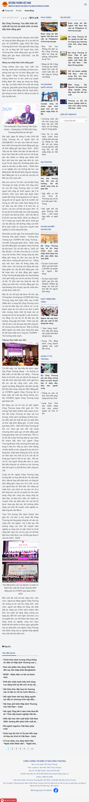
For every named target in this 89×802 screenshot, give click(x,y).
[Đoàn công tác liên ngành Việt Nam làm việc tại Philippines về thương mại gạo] (49, 26)
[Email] (33, 17)
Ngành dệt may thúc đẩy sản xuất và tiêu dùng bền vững (49, 320)
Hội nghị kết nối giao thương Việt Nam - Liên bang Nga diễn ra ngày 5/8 (50, 214)
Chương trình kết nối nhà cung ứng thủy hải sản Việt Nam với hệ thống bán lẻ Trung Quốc (50, 124)
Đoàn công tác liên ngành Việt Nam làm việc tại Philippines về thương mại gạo (77, 27)
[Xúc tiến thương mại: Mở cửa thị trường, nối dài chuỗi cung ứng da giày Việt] (49, 171)
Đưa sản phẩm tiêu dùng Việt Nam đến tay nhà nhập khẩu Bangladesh (19, 668)
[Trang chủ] (25, 4)
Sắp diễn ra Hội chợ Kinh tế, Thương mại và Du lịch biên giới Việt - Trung (50, 199)
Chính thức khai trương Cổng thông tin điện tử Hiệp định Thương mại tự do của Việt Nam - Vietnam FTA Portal (20, 661)
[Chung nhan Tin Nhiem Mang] (41, 790)
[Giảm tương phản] (37, 17)
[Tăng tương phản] (35, 17)
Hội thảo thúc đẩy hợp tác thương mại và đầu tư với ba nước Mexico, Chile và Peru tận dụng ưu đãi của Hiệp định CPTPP (19, 691)
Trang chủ (8, 11)
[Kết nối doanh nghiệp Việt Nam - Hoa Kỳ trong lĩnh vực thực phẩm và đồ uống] (64, 72)
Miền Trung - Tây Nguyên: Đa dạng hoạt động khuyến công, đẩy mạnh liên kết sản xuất (77, 90)
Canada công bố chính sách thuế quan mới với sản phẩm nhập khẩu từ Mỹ (49, 109)
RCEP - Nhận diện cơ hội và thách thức (19, 675)
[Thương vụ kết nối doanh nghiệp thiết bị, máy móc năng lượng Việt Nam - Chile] (64, 101)
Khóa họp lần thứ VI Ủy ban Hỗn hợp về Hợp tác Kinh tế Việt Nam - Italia (20, 734)
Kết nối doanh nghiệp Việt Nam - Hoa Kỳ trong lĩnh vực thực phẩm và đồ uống (77, 75)
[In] (31, 17)
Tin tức (19, 11)
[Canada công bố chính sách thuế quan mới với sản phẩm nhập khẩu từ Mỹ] (49, 96)
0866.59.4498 (47, 777)
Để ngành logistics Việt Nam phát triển (18, 727)
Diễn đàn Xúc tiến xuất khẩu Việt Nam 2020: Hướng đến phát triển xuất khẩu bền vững (20, 720)
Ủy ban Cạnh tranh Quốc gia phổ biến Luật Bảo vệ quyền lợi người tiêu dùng (50, 269)
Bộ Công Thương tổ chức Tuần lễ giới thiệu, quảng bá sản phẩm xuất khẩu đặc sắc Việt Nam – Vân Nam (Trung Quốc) (77, 59)
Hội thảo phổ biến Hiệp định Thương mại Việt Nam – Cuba (20, 705)
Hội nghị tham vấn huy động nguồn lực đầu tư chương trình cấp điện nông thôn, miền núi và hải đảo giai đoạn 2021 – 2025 (19, 698)
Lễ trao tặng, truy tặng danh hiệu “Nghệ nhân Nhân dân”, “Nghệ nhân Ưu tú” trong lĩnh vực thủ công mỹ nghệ (20, 742)
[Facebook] (56, 790)
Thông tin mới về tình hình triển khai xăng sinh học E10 (50, 395)
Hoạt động (29, 11)
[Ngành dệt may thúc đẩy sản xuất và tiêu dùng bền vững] (49, 311)
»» (32, 749)
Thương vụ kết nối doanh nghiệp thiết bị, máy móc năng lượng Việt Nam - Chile (77, 104)
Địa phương (46, 162)
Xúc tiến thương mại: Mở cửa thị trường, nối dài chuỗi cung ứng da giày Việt (49, 183)
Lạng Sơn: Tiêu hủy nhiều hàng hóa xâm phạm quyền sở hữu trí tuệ (50, 408)
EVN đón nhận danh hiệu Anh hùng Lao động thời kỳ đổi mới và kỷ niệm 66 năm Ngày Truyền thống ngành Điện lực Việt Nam (20, 683)
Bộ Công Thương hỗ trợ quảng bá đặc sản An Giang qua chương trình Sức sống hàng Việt (77, 42)
